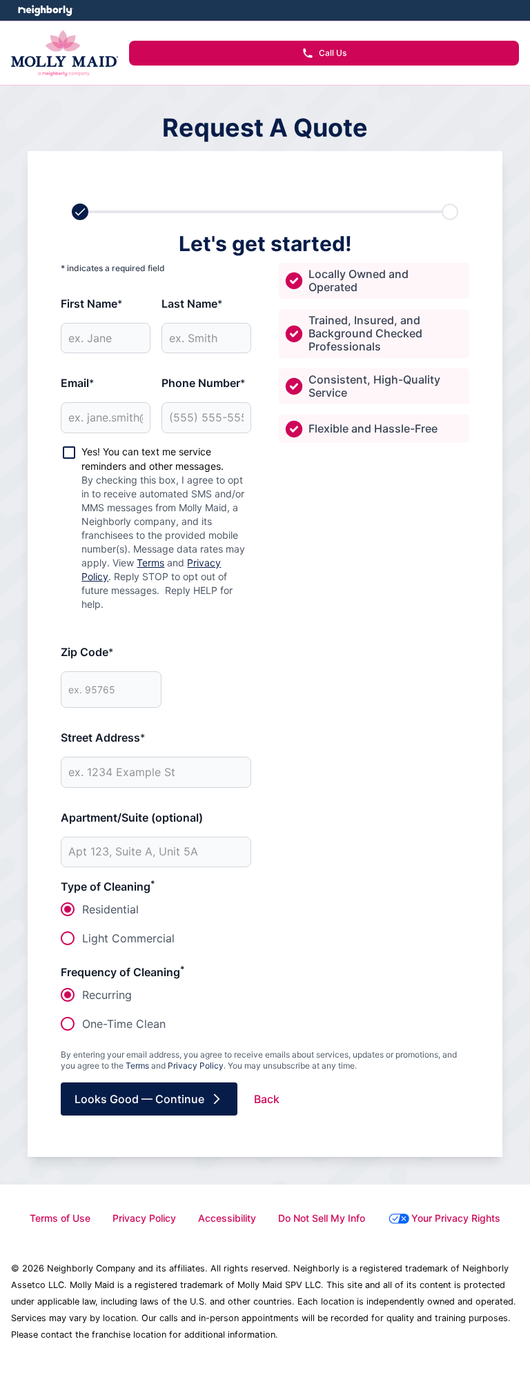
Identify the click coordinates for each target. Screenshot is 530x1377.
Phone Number (203, 383)
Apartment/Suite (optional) (132, 817)
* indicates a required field (113, 268)
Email (77, 383)
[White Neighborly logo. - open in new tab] (45, 10)
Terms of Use (60, 1218)
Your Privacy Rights (455, 1218)
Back (266, 1099)
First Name (91, 303)
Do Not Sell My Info (321, 1218)
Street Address (103, 737)
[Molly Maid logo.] (64, 53)
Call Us (332, 53)
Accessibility (227, 1218)
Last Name (191, 303)
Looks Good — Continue (139, 1099)
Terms (150, 562)
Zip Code (87, 652)
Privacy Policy (196, 1065)
